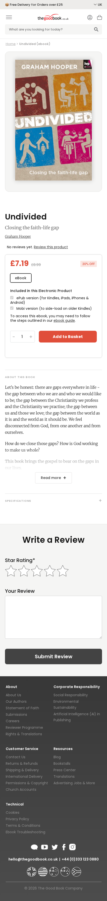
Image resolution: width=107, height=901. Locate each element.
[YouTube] (44, 846)
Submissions (16, 714)
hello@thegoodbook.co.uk (33, 859)
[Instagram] (72, 846)
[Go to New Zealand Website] (65, 869)
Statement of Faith (22, 708)
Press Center (65, 770)
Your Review (20, 591)
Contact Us (15, 757)
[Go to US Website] (43, 869)
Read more (51, 477)
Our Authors (16, 701)
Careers (12, 721)
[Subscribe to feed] (34, 846)
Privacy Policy (17, 819)
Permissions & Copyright (27, 783)
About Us (13, 695)
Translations (64, 776)
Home (11, 44)
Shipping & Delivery (22, 770)
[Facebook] (63, 846)
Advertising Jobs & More (74, 783)
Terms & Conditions (23, 825)
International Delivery (24, 776)
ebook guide (64, 320)
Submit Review (53, 656)
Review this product (51, 247)
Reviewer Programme (24, 727)
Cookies (12, 812)
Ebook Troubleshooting (25, 832)
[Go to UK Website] (32, 869)
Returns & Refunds (22, 763)
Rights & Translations (24, 734)
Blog (57, 757)
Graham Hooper (18, 236)
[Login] (89, 18)
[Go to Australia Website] (54, 869)
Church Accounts (21, 789)
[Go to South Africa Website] (76, 869)
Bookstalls (62, 763)
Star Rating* (20, 560)
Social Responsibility (71, 695)
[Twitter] (54, 846)
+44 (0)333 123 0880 (80, 859)
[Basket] (99, 18)
